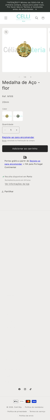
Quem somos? (12, 232)
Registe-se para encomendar (18, 137)
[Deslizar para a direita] (30, 77)
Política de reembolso (34, 407)
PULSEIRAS (11, 328)
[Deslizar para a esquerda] (19, 77)
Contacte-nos (12, 238)
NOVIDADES (11, 302)
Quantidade (7, 124)
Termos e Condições (15, 262)
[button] (6, 18)
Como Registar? (13, 256)
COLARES (10, 321)
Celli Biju (18, 407)
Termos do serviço (37, 411)
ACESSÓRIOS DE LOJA (16, 353)
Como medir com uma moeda (20, 287)
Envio (4, 140)
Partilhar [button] (9, 191)
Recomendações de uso (17, 269)
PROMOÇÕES (12, 359)
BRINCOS (10, 315)
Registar (9, 381)
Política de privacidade (17, 411)
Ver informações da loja (17, 184)
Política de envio (26, 416)
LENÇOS (9, 334)
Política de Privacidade (17, 275)
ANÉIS (8, 309)
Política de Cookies (15, 281)
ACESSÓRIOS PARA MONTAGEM (21, 346)
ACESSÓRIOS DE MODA (17, 340)
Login (8, 376)
